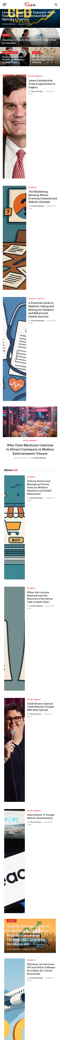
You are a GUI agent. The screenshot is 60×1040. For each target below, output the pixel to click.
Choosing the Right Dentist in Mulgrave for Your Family (13, 59)
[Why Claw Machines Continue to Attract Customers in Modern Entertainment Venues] (30, 421)
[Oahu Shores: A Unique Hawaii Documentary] (14, 861)
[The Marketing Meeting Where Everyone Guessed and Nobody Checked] (14, 238)
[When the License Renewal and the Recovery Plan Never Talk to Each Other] (14, 639)
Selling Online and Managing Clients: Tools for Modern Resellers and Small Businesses (39, 487)
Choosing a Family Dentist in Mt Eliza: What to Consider (29, 41)
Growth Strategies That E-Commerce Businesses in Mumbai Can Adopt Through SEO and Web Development (29, 935)
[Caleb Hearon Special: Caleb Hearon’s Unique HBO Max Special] (14, 750)
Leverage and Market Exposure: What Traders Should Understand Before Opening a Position (28, 15)
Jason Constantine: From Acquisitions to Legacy (41, 84)
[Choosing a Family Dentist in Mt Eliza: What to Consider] (30, 37)
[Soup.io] (30, 4)
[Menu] (4, 4)
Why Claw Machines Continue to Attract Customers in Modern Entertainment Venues (30, 449)
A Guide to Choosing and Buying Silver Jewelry (43, 59)
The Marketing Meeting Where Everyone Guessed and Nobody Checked (42, 196)
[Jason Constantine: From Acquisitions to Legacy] (14, 127)
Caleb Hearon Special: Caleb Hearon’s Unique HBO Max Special (40, 707)
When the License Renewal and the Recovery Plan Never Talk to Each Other (40, 597)
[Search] (55, 4)
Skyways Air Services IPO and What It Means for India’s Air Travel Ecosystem (41, 969)
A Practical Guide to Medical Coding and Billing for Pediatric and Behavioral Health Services (41, 309)
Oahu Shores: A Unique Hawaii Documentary (41, 816)
